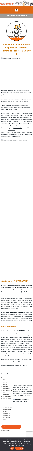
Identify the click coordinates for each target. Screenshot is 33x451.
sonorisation (11, 130)
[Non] (31, 444)
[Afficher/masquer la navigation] (17, 10)
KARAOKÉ (26, 113)
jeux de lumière (17, 128)
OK (12, 448)
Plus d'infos (19, 448)
